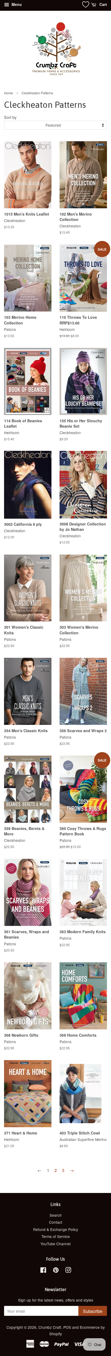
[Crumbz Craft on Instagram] (68, 1271)
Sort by (10, 117)
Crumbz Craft (50, 1327)
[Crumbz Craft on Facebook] (43, 1271)
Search (56, 1215)
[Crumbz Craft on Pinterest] (56, 1271)
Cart (102, 4)
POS (67, 1327)
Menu (16, 4)
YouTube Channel (55, 1243)
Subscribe (92, 1311)
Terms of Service (55, 1236)
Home (8, 93)
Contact (55, 1222)
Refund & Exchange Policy (55, 1229)
